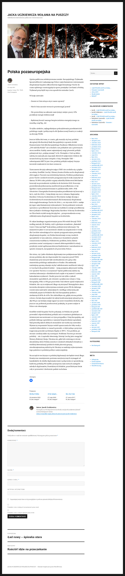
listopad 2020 (96, 233)
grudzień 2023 (96, 161)
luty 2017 (94, 325)
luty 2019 (94, 276)
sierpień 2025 (96, 141)
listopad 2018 (96, 282)
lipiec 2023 (95, 171)
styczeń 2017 (96, 327)
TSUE (21, 90)
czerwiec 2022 (96, 196)
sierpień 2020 (96, 239)
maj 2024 (95, 155)
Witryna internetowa (16, 489)
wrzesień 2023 (96, 167)
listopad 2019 (96, 257)
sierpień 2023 (96, 169)
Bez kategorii (96, 345)
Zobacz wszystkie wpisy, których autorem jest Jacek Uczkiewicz (56, 414)
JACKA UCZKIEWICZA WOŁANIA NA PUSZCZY (38, 15)
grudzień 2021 (96, 206)
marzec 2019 (96, 274)
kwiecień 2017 (96, 321)
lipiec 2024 (95, 151)
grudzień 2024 (96, 147)
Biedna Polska (34, 394)
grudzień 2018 (96, 280)
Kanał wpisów (96, 361)
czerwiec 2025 (96, 143)
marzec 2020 (96, 249)
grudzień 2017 (96, 305)
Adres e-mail (13, 480)
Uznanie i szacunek (98, 90)
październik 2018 (97, 284)
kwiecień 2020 (96, 247)
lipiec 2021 (95, 216)
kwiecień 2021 (96, 223)
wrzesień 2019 (96, 262)
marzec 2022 (96, 202)
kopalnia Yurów (12, 90)
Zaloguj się (95, 359)
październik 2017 (97, 309)
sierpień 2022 (96, 192)
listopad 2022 (96, 188)
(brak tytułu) (96, 94)
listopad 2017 (96, 307)
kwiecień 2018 (96, 296)
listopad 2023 (96, 163)
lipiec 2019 (95, 266)
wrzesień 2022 (96, 190)
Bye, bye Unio (70, 394)
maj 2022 (95, 198)
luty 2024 (95, 157)
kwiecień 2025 (96, 145)
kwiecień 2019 (96, 272)
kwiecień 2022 (96, 200)
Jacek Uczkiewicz (13, 85)
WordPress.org (96, 366)
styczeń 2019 (96, 278)
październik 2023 (97, 165)
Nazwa (11, 470)
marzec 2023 (96, 179)
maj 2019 (94, 270)
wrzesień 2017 (96, 311)
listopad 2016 (96, 331)
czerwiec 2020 (96, 243)
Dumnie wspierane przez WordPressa (50, 567)
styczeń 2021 (96, 229)
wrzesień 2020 (96, 237)
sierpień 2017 (96, 313)
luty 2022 (95, 204)
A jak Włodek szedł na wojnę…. (101, 88)
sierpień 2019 (96, 264)
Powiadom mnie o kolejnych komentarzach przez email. (23, 507)
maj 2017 (94, 319)
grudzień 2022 (96, 186)
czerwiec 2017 (96, 317)
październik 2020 (97, 235)
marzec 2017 (96, 323)
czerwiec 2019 (96, 268)
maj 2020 (95, 245)
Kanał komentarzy (98, 363)
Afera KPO (95, 92)
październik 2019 (97, 259)
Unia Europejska (12, 92)
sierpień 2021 (96, 214)
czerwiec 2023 (96, 173)
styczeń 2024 (96, 159)
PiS (18, 90)
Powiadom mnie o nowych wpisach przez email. (21, 512)
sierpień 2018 (96, 288)
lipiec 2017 (95, 315)
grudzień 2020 (96, 231)
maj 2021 (94, 220)
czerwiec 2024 (96, 153)
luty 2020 (95, 251)
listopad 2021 (96, 208)
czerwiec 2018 (96, 292)
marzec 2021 (96, 225)
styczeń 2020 (96, 253)
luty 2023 (95, 182)
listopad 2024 (96, 149)
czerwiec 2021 (96, 218)
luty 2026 (95, 138)
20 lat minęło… (52, 394)
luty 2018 (94, 300)
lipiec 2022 (95, 194)
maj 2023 (95, 175)
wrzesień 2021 (96, 212)
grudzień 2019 (96, 255)
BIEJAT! (94, 96)
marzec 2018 (96, 298)
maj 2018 (94, 294)
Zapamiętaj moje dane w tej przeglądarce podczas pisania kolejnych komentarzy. (36, 499)
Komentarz (13, 440)
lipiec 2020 (95, 241)
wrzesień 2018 (96, 286)
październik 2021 (97, 210)
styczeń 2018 (96, 303)
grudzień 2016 (96, 329)
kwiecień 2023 (96, 177)
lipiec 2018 (95, 290)
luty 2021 (94, 227)
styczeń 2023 (96, 184)
